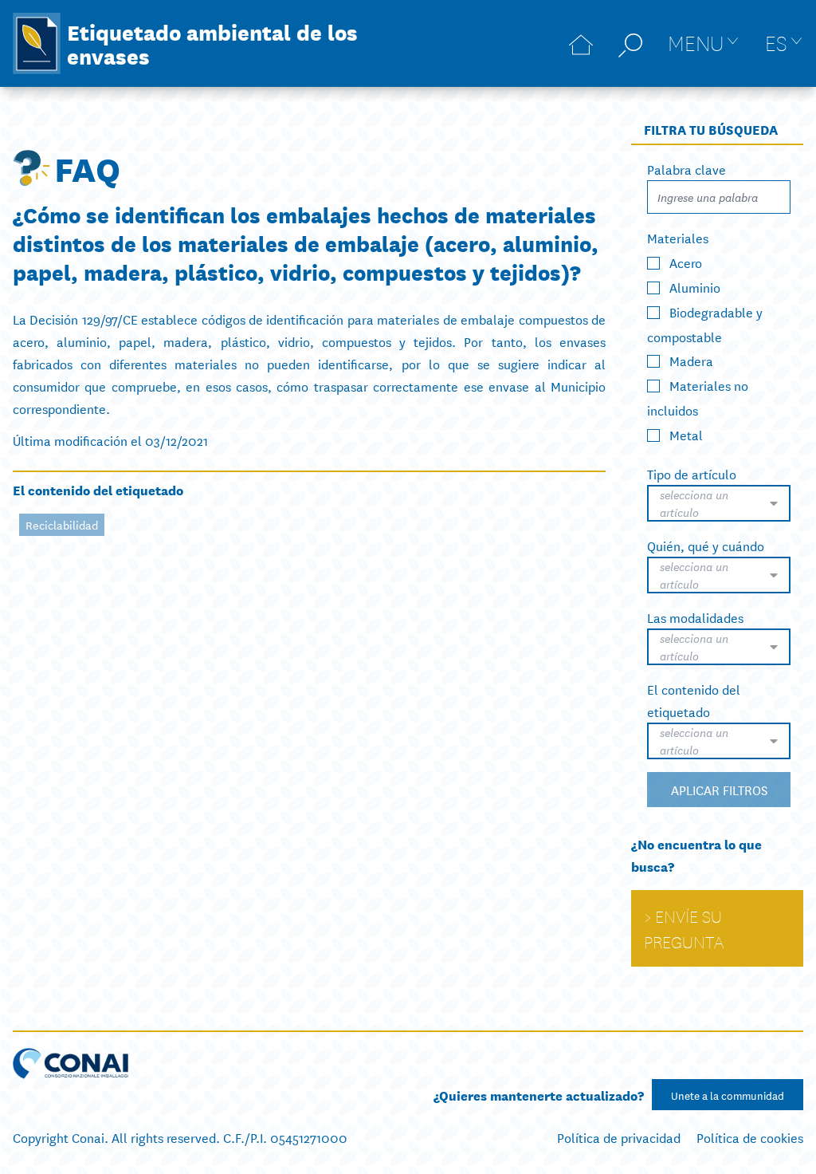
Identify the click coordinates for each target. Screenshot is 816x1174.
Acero (685, 262)
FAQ (87, 167)
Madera (691, 360)
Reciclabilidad (62, 525)
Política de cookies (749, 1137)
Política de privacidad (619, 1137)
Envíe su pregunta (684, 928)
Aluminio (694, 287)
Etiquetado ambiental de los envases (212, 43)
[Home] (581, 43)
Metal (686, 434)
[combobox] (719, 503)
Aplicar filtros (719, 789)
